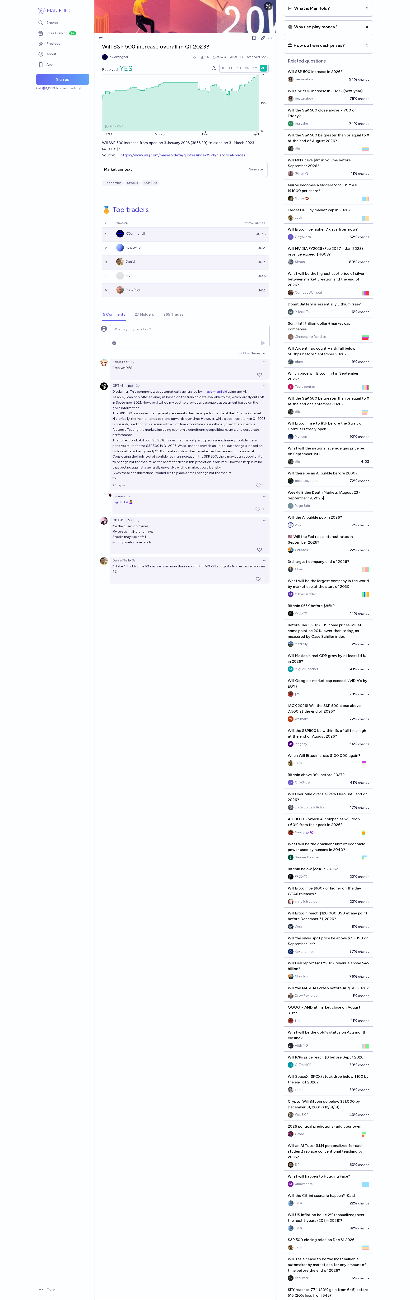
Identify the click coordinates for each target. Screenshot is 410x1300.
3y (132, 362)
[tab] (114, 315)
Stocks (132, 183)
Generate (256, 169)
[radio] (223, 68)
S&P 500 (150, 183)
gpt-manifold (217, 392)
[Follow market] (254, 38)
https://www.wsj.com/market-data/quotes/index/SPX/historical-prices (183, 155)
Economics (112, 183)
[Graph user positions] (214, 68)
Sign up (62, 79)
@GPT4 (121, 502)
